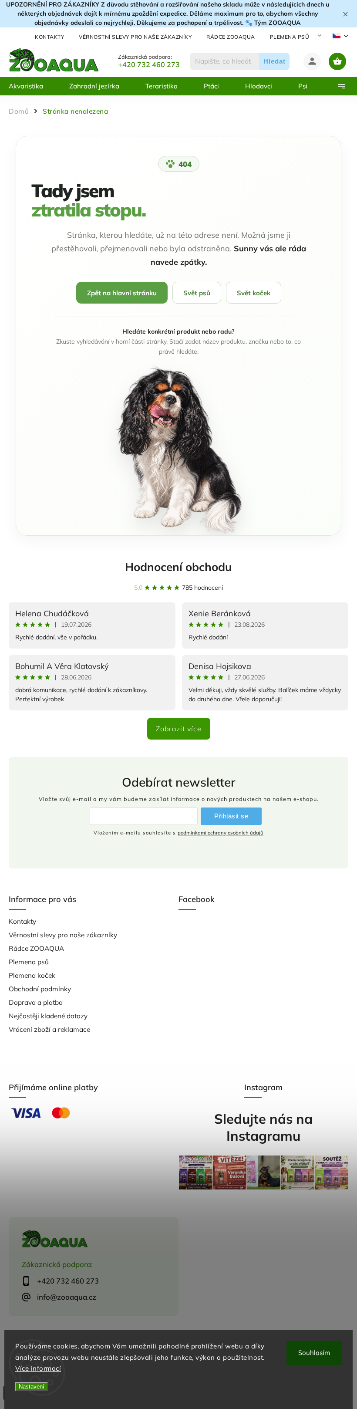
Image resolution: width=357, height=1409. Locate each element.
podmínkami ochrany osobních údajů (220, 833)
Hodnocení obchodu (178, 567)
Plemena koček (32, 975)
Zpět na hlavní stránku (122, 293)
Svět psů (196, 293)
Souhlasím (314, 1352)
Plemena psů (290, 37)
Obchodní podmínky (40, 989)
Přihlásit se (231, 816)
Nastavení (31, 1386)
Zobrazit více (179, 728)
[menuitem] (32, 86)
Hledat (274, 61)
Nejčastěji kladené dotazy (48, 1016)
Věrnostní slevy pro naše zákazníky (135, 37)
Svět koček (253, 293)
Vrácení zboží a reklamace (49, 1029)
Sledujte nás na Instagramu (263, 1127)
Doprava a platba (36, 1002)
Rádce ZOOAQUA (230, 37)
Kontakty (49, 37)
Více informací (38, 1368)
